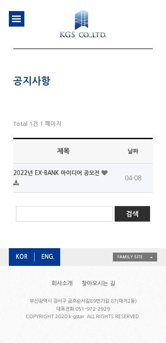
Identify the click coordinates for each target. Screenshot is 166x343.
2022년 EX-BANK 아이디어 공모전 (57, 173)
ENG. (47, 257)
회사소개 (62, 283)
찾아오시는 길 (98, 283)
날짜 (132, 151)
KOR (21, 257)
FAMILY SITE (130, 257)
